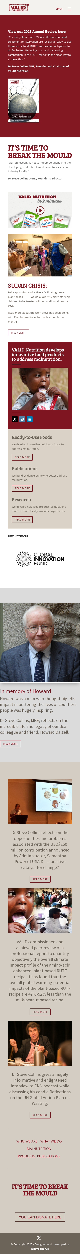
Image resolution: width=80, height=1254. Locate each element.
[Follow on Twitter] (15, 419)
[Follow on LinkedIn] (30, 419)
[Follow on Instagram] (22, 419)
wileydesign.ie (40, 1248)
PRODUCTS (26, 1156)
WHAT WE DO (51, 1141)
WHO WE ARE (26, 1141)
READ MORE (18, 333)
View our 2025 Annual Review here (37, 31)
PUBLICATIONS (48, 1156)
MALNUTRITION (39, 1148)
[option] (40, 559)
